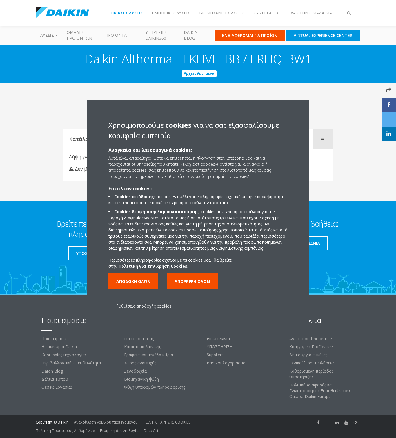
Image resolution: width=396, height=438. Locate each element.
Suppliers (215, 354)
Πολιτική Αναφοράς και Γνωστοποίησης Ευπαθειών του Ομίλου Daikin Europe (319, 390)
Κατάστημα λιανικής (142, 346)
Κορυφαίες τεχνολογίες (63, 354)
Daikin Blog (191, 35)
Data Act (151, 430)
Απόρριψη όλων (192, 281)
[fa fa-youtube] (346, 422)
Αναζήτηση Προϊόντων (310, 338)
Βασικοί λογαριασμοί (227, 363)
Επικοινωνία (218, 338)
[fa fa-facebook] (318, 422)
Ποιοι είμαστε (54, 338)
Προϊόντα (116, 35)
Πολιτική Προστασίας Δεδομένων (65, 430)
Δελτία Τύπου (54, 379)
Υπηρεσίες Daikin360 (156, 35)
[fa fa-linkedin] (337, 422)
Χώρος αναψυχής (140, 363)
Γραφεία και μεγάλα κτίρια (148, 354)
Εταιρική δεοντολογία (119, 430)
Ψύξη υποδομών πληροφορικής (154, 387)
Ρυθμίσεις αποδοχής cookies (143, 306)
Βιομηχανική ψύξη (141, 379)
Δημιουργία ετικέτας (308, 354)
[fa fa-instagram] (355, 422)
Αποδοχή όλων (133, 281)
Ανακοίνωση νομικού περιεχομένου (106, 422)
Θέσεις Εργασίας (56, 387)
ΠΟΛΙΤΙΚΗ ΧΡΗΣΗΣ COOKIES (167, 422)
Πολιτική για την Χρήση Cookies (153, 266)
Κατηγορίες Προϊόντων (311, 346)
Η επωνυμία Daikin (59, 346)
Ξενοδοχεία (135, 371)
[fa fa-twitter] (328, 422)
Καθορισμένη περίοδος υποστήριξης (311, 373)
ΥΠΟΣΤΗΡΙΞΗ (219, 346)
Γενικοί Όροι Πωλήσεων (312, 363)
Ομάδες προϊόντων (79, 35)
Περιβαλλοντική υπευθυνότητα (71, 363)
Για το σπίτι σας (139, 338)
